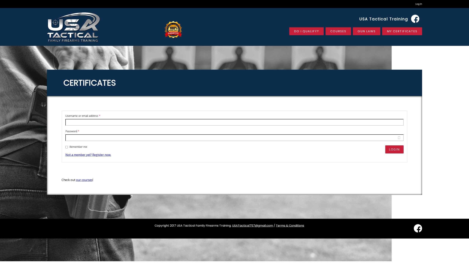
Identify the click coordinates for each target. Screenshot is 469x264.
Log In (419, 4)
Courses (338, 31)
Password (72, 131)
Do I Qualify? (306, 31)
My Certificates (402, 31)
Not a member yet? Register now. (88, 155)
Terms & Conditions (290, 225)
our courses (84, 180)
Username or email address (82, 116)
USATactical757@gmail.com (252, 225)
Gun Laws (367, 31)
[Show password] (399, 138)
